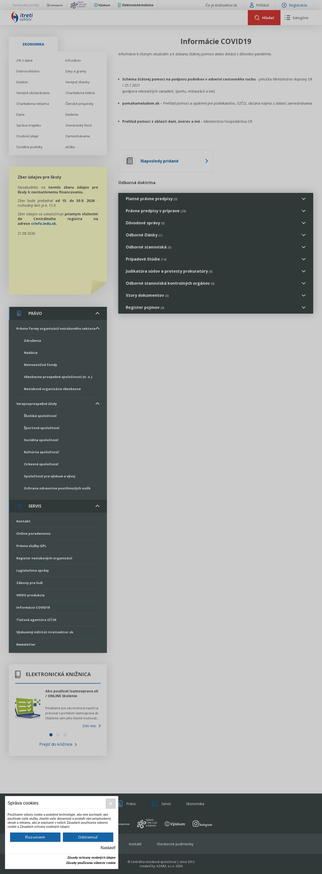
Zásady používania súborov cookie (91, 863)
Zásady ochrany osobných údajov (91, 857)
